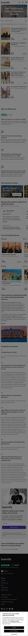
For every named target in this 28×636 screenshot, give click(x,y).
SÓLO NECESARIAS (14, 631)
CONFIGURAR (14, 634)
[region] (14, 624)
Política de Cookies (15, 621)
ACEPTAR (14, 627)
